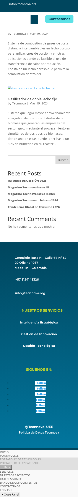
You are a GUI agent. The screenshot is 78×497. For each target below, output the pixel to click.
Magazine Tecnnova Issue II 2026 (31, 194)
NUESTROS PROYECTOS (15, 475)
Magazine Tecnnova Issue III (28, 187)
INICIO (4, 452)
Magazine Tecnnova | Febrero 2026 (33, 200)
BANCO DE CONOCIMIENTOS (18, 482)
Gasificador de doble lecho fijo (32, 99)
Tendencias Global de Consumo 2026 (34, 207)
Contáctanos (59, 19)
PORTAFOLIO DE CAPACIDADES (20, 463)
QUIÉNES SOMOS (11, 479)
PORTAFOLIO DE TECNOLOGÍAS (20, 459)
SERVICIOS (7, 471)
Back (7, 467)
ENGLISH (6, 490)
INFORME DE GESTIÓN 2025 (27, 181)
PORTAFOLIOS (9, 456)
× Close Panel (10, 494)
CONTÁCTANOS (10, 486)
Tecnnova (19, 34)
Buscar (63, 160)
